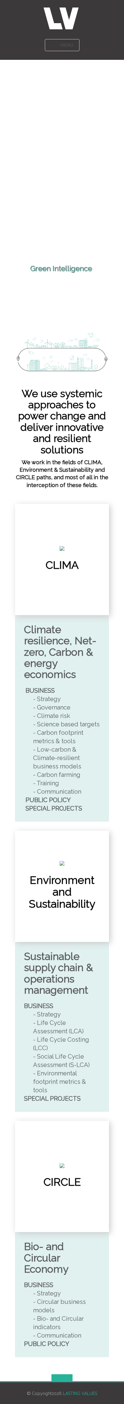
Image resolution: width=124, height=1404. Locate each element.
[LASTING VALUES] (62, 18)
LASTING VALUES (80, 1393)
